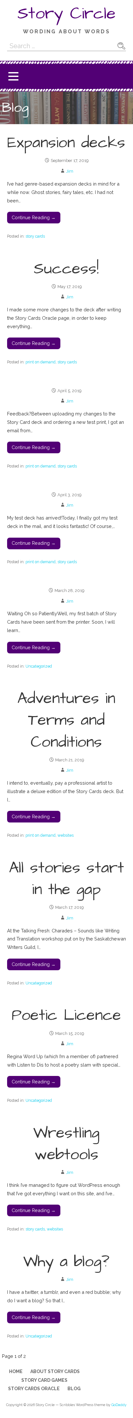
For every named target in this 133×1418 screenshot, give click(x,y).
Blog (74, 1388)
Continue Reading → (34, 217)
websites (65, 835)
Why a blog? (66, 1262)
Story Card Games (44, 1380)
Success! (66, 269)
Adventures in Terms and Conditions (66, 720)
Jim (69, 171)
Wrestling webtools (66, 1144)
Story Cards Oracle (34, 1388)
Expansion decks (66, 143)
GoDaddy (119, 1405)
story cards (35, 236)
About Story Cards (55, 1371)
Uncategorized (39, 666)
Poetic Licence (66, 1015)
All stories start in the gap (66, 878)
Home (16, 1371)
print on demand (41, 362)
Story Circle (66, 13)
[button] (13, 76)
